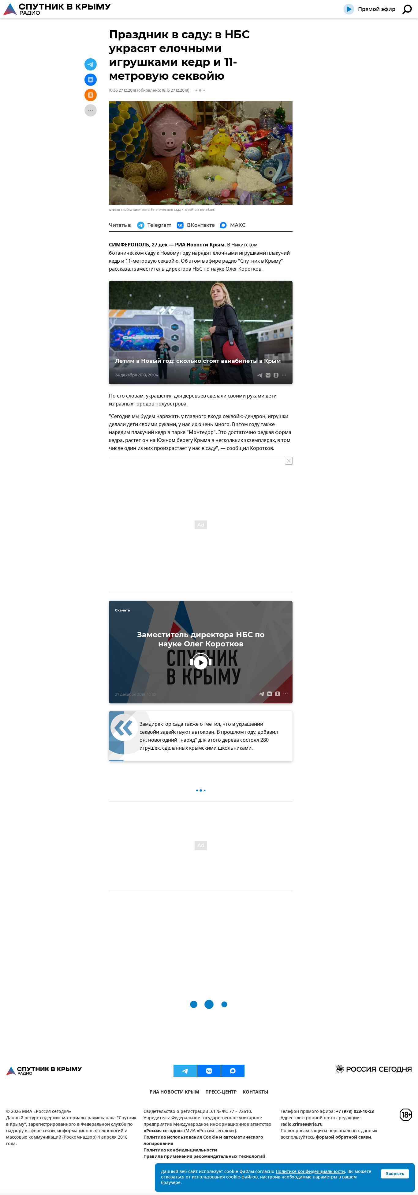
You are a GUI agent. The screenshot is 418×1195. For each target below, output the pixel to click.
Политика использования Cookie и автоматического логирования (203, 1140)
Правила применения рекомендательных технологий (204, 1156)
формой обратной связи (343, 1137)
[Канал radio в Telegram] (185, 1071)
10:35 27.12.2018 (122, 90)
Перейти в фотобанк (199, 209)
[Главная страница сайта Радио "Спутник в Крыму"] (57, 9)
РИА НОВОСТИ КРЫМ (174, 1092)
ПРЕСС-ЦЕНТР (221, 1092)
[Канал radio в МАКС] (232, 1071)
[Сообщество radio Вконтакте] (209, 1071)
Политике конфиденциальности (310, 1171)
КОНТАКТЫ (255, 1092)
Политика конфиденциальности (180, 1150)
